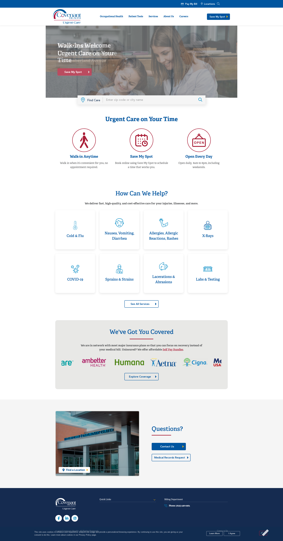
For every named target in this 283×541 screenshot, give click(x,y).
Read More (73, 214)
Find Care (93, 100)
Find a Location (202, 100)
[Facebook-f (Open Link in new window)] (58, 518)
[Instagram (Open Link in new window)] (74, 518)
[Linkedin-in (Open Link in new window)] (66, 518)
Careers (183, 16)
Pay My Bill (191, 4)
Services (153, 16)
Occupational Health (111, 16)
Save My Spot (78, 71)
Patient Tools (136, 16)
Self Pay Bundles (173, 349)
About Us (168, 16)
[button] (218, 4)
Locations (209, 4)
